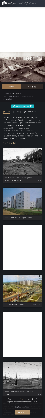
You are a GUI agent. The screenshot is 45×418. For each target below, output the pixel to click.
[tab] (7, 112)
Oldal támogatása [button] (22, 106)
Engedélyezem (22, 412)
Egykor (11, 86)
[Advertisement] (22, 29)
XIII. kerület (15, 94)
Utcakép (30, 86)
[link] (18, 3)
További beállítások (22, 407)
